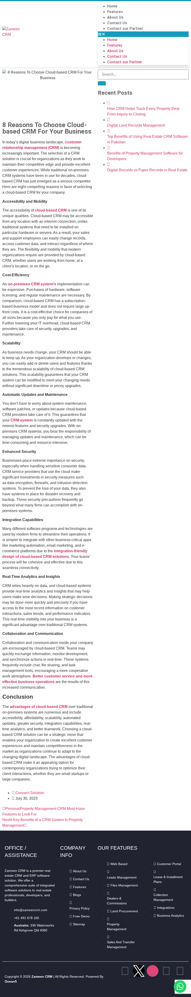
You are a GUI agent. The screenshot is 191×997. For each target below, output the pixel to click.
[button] (143, 34)
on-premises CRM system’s (32, 284)
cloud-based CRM (51, 210)
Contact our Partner (125, 28)
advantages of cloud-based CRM (39, 707)
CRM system (21, 420)
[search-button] (102, 83)
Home (112, 6)
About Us (115, 17)
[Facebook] (125, 971)
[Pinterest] (180, 971)
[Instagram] (152, 971)
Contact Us (117, 23)
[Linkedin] (166, 971)
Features (115, 12)
